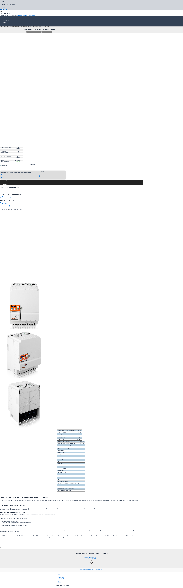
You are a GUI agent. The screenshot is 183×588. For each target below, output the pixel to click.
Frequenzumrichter (6, 20)
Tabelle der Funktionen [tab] (7, 183)
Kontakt (3, 7)
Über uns (3, 5)
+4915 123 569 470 (32, 15)
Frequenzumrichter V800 (14, 26)
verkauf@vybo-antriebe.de (22, 15)
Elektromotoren (5, 18)
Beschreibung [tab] (5, 184)
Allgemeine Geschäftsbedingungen (86, 569)
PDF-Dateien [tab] (5, 180)
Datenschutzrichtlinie (99, 569)
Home (3, 1)
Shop (3, 2)
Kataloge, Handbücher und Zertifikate (8, 4)
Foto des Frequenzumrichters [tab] (8, 181)
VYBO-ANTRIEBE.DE (6, 13)
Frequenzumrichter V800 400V (25, 26)
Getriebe (4, 22)
